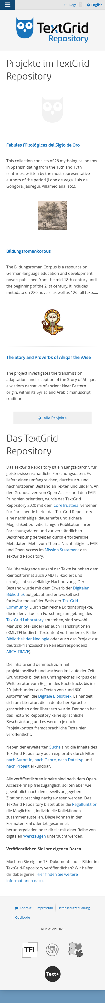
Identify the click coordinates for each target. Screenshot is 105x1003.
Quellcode (22, 917)
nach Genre (45, 759)
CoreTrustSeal (66, 505)
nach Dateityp (71, 759)
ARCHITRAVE (17, 651)
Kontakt (26, 908)
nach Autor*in (19, 759)
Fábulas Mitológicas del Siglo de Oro (43, 145)
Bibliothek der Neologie (27, 639)
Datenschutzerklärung (74, 908)
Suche (55, 747)
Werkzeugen (34, 836)
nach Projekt (18, 766)
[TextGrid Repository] (52, 19)
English (97, 6)
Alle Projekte (55, 418)
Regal (75, 5)
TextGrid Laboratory (24, 620)
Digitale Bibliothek (54, 696)
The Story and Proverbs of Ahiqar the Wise (48, 357)
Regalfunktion (84, 804)
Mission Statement (62, 550)
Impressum (44, 908)
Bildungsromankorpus (28, 251)
